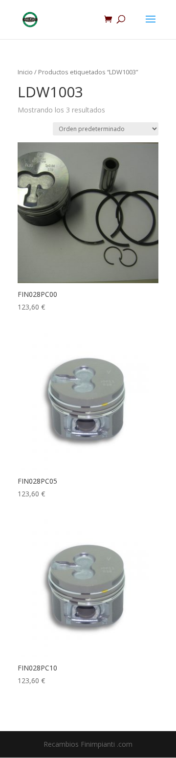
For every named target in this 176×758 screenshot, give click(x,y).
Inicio (25, 71)
